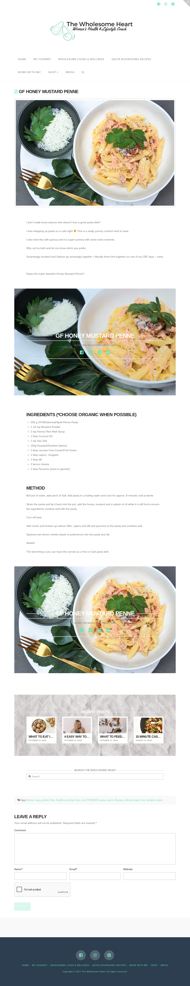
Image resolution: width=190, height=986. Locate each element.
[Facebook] (159, 4)
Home (25, 965)
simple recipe (154, 800)
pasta (102, 800)
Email (73, 869)
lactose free (73, 800)
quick (110, 800)
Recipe (119, 800)
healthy (60, 800)
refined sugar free (134, 800)
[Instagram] (166, 4)
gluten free (48, 800)
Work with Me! (138, 965)
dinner (30, 800)
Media (164, 965)
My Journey (39, 965)
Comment (20, 830)
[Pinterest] (173, 4)
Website (128, 869)
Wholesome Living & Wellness (69, 965)
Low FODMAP (89, 800)
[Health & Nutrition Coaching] (95, 29)
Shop (154, 965)
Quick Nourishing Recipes (109, 965)
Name (18, 869)
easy (38, 800)
